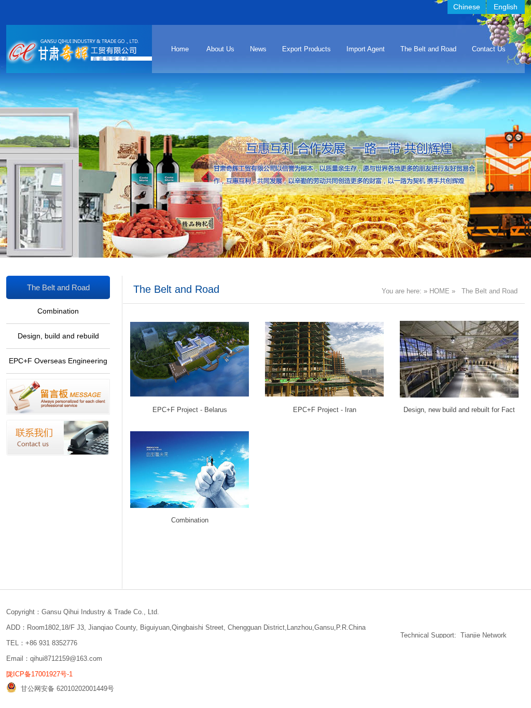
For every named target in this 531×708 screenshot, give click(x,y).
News (258, 49)
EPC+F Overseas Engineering (58, 361)
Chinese (466, 7)
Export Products (306, 49)
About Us (220, 49)
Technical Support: (428, 635)
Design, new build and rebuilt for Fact (459, 410)
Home (180, 49)
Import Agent (365, 49)
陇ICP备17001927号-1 (39, 674)
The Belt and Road (428, 49)
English (506, 7)
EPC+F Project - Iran (324, 410)
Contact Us (489, 49)
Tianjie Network (483, 635)
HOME (439, 291)
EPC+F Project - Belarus (189, 410)
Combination (58, 311)
